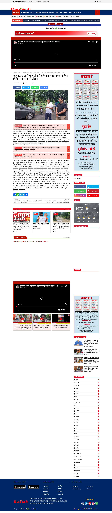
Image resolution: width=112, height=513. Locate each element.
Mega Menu (24, 12)
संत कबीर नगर (87, 459)
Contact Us (90, 486)
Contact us (38, 1)
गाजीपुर (87, 399)
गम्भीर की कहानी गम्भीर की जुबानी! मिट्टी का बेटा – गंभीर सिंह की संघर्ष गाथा (91, 368)
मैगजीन (60, 486)
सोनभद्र (87, 473)
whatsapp (81, 191)
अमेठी (87, 380)
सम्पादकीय (78, 178)
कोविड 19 (60, 491)
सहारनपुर (87, 468)
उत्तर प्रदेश (38, 12)
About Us (31, 1)
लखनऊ (20, 72)
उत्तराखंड (87, 385)
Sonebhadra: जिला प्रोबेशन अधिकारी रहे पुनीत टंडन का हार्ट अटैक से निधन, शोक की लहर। (91, 351)
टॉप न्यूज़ (46, 486)
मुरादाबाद (87, 442)
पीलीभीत (87, 411)
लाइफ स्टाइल (77, 12)
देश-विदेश (45, 12)
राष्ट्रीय (32, 12)
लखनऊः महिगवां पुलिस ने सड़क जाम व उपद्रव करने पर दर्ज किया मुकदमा (41, 225)
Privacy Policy (46, 1)
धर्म (61, 12)
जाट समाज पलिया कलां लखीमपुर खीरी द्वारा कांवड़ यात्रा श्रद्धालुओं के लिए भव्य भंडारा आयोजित (22, 327)
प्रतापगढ (87, 414)
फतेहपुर (87, 419)
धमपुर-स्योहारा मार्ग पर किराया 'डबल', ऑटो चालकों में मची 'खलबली (41, 327)
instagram (81, 195)
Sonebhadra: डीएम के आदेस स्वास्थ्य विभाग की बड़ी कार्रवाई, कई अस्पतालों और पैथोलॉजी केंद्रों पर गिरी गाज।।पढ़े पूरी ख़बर (91, 360)
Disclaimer (90, 489)
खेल (57, 12)
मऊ (87, 434)
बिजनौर (87, 431)
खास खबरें (60, 494)
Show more (67, 209)
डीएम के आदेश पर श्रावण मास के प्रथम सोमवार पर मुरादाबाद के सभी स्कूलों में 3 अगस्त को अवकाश (91, 343)
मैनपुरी (87, 445)
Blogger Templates (12, 512)
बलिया (87, 425)
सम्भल (87, 465)
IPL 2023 (46, 489)
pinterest (94, 191)
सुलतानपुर (87, 471)
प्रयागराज (87, 416)
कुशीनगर (87, 394)
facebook (81, 187)
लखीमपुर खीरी (87, 453)
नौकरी (87, 408)
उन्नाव (87, 388)
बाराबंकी (87, 428)
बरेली (87, 422)
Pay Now (92, 33)
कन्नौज (87, 391)
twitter (94, 187)
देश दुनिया (46, 494)
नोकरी (70, 12)
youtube (94, 195)
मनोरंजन (51, 12)
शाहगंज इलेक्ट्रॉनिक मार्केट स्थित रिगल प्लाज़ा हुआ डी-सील (61, 326)
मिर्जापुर (87, 439)
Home (17, 12)
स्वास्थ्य (65, 12)
